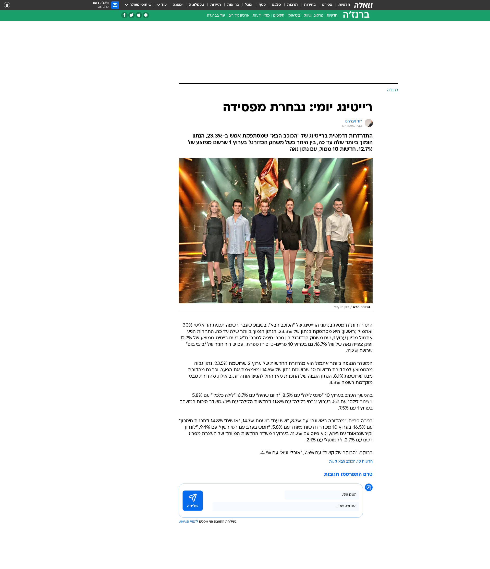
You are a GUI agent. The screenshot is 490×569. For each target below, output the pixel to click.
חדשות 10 (365, 461)
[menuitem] (341, 5)
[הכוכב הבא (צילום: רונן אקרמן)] (276, 235)
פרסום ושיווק (313, 15)
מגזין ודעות (261, 15)
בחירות (310, 5)
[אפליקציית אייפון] (139, 15)
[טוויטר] (131, 15)
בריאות (233, 5)
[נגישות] (7, 5)
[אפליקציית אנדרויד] (146, 15)
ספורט (327, 5)
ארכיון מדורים (238, 15)
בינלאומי (294, 15)
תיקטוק (278, 15)
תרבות (292, 5)
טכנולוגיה (196, 5)
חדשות (344, 5)
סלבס (276, 5)
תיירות (215, 5)
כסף (262, 5)
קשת (333, 461)
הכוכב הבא (347, 461)
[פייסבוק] (124, 15)
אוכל (249, 5)
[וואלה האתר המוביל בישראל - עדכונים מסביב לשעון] (363, 5)
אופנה (178, 5)
